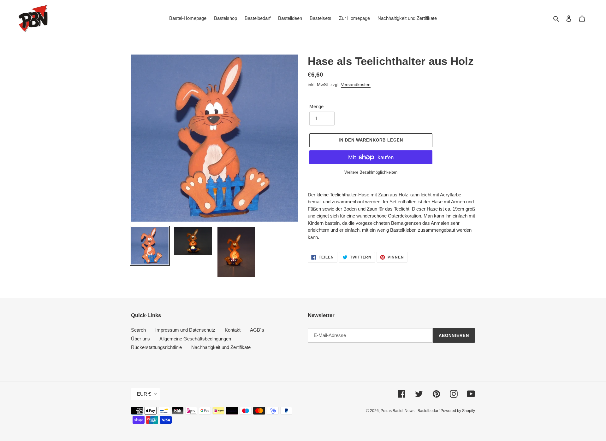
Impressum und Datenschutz (185, 330)
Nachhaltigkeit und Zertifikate (221, 347)
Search (138, 330)
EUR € (144, 394)
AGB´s (257, 330)
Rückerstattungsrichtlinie (156, 347)
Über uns (140, 338)
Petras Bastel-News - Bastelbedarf (410, 411)
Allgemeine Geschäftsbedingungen (195, 338)
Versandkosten (356, 84)
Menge (316, 106)
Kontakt (233, 330)
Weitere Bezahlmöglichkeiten (370, 172)
